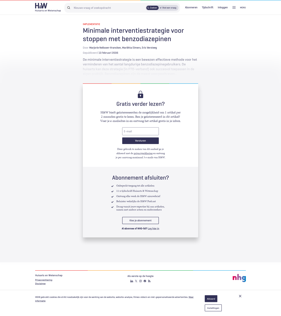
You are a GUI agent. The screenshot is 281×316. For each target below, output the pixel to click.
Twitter (136, 281)
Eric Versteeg (149, 47)
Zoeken (153, 7)
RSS (149, 281)
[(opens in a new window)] (211, 278)
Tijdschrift (207, 7)
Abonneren (191, 7)
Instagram (140, 281)
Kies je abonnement (140, 220)
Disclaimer (40, 283)
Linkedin (131, 281)
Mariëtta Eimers (131, 47)
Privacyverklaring (43, 280)
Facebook (144, 281)
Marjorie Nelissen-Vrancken (105, 47)
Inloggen (223, 7)
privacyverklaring (143, 153)
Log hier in (153, 228)
